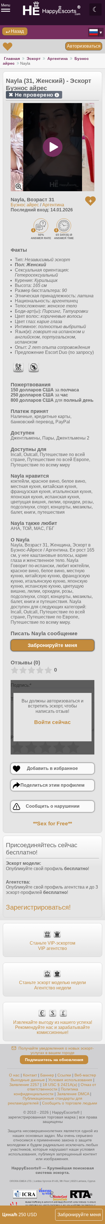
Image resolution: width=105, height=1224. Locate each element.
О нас (14, 1075)
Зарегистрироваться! (38, 907)
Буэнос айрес (25, 204)
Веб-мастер (85, 1075)
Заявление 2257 (24, 1084)
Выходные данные (28, 1080)
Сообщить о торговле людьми (69, 1103)
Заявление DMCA (73, 1094)
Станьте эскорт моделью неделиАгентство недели (52, 985)
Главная (12, 58)
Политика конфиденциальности (46, 1091)
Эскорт (34, 58)
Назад (17, 31)
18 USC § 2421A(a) (60, 1084)
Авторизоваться (84, 46)
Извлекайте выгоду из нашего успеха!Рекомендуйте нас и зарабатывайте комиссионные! (52, 1027)
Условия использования (70, 1080)
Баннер (47, 1075)
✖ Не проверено (33, 95)
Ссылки (64, 1075)
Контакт (30, 1075)
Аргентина (57, 58)
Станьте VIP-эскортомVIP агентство (52, 945)
